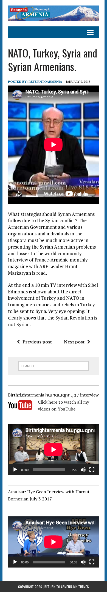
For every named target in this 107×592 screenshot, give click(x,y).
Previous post (37, 342)
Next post (74, 342)
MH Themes (81, 586)
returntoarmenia (45, 81)
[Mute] (83, 469)
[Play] (15, 469)
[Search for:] (53, 365)
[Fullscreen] (92, 469)
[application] (53, 449)
